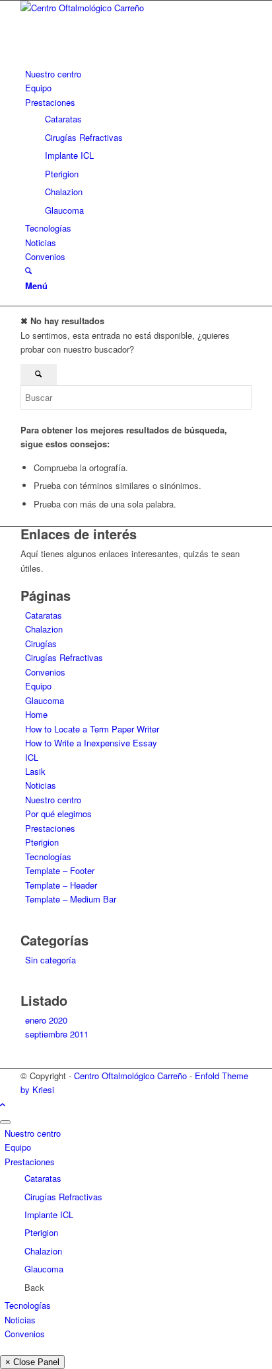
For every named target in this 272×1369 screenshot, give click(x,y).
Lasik (35, 771)
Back (34, 1287)
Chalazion (44, 629)
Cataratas (43, 615)
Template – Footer (59, 870)
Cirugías (41, 643)
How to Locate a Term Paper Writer (92, 729)
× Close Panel (32, 1362)
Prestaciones (50, 828)
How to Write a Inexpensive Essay (91, 742)
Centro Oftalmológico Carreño (130, 1075)
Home (36, 714)
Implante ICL (48, 1214)
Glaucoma (44, 700)
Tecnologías (48, 856)
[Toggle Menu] (5, 1122)
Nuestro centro (53, 799)
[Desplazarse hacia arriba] (2, 1104)
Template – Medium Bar (70, 899)
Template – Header (61, 885)
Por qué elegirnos (58, 813)
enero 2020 (46, 1020)
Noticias (40, 785)
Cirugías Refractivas (64, 657)
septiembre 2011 (56, 1034)
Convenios (45, 672)
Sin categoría (50, 959)
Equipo (38, 686)
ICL (31, 757)
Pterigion (42, 842)
